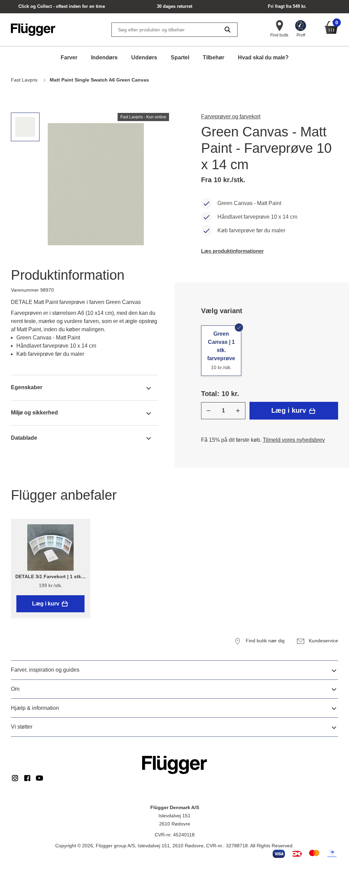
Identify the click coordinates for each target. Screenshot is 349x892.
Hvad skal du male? (263, 57)
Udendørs (144, 57)
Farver (69, 57)
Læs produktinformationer (232, 251)
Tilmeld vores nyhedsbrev (294, 440)
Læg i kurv (289, 410)
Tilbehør (213, 57)
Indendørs (104, 57)
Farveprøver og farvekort (230, 116)
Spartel (180, 57)
